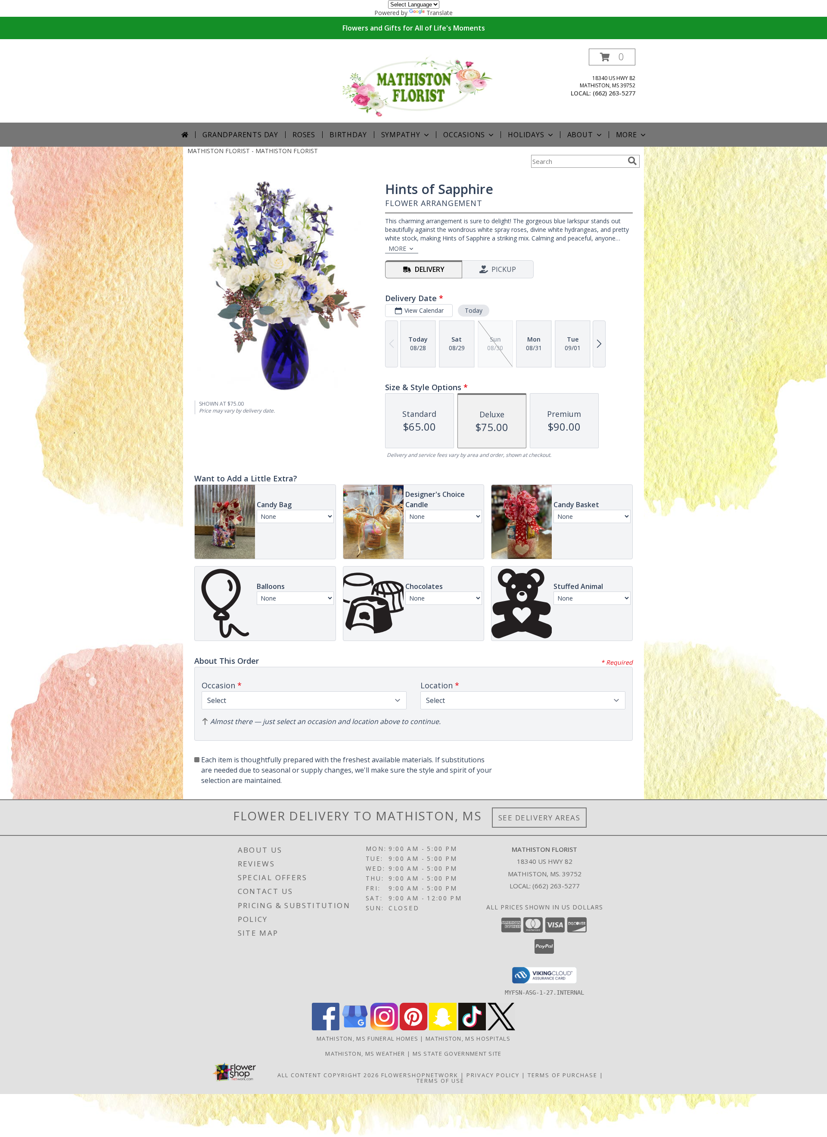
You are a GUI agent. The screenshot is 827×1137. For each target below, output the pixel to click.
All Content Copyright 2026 (328, 1075)
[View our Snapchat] (443, 1028)
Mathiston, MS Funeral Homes (367, 1038)
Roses (303, 134)
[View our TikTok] (472, 1028)
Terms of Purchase (562, 1075)
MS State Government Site (457, 1053)
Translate (439, 13)
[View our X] (501, 1028)
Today (473, 310)
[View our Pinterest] (413, 1028)
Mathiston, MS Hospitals (468, 1038)
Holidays (526, 134)
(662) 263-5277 (614, 93)
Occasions (464, 134)
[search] (632, 161)
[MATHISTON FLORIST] (416, 85)
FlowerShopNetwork (419, 1075)
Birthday (348, 134)
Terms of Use (440, 1081)
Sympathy (400, 134)
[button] (612, 57)
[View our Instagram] (384, 1028)
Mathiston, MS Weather (365, 1053)
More (626, 134)
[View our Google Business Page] (355, 1028)
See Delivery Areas (539, 818)
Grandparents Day (240, 134)
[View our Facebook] (325, 1028)
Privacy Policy (492, 1075)
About (580, 134)
